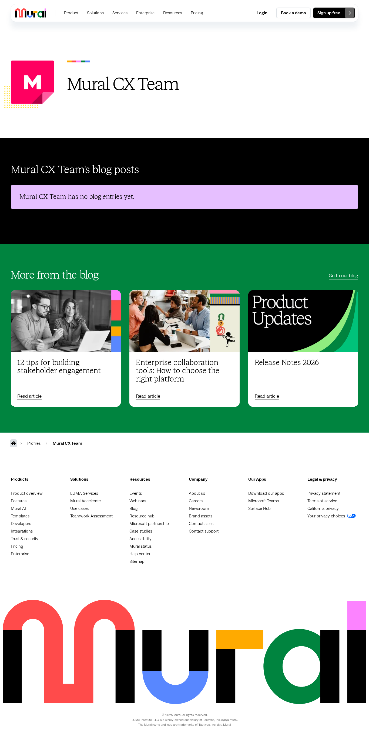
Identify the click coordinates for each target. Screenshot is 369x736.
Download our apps (266, 493)
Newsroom (199, 508)
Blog (133, 508)
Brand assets (200, 516)
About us (197, 493)
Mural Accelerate (85, 501)
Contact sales (201, 523)
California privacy (323, 508)
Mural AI (18, 508)
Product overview (27, 493)
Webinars (137, 501)
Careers (196, 501)
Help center (139, 554)
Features (18, 501)
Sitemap (137, 561)
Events (135, 493)
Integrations (22, 531)
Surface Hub (259, 508)
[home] (30, 12)
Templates (20, 516)
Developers (21, 523)
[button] (71, 13)
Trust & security (24, 538)
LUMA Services (84, 493)
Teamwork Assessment (91, 516)
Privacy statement (323, 493)
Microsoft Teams (263, 501)
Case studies (140, 531)
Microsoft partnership (149, 523)
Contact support (204, 531)
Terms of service (322, 501)
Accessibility (140, 538)
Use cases (79, 508)
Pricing (17, 546)
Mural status (140, 546)
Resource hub (142, 516)
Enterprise (20, 554)
